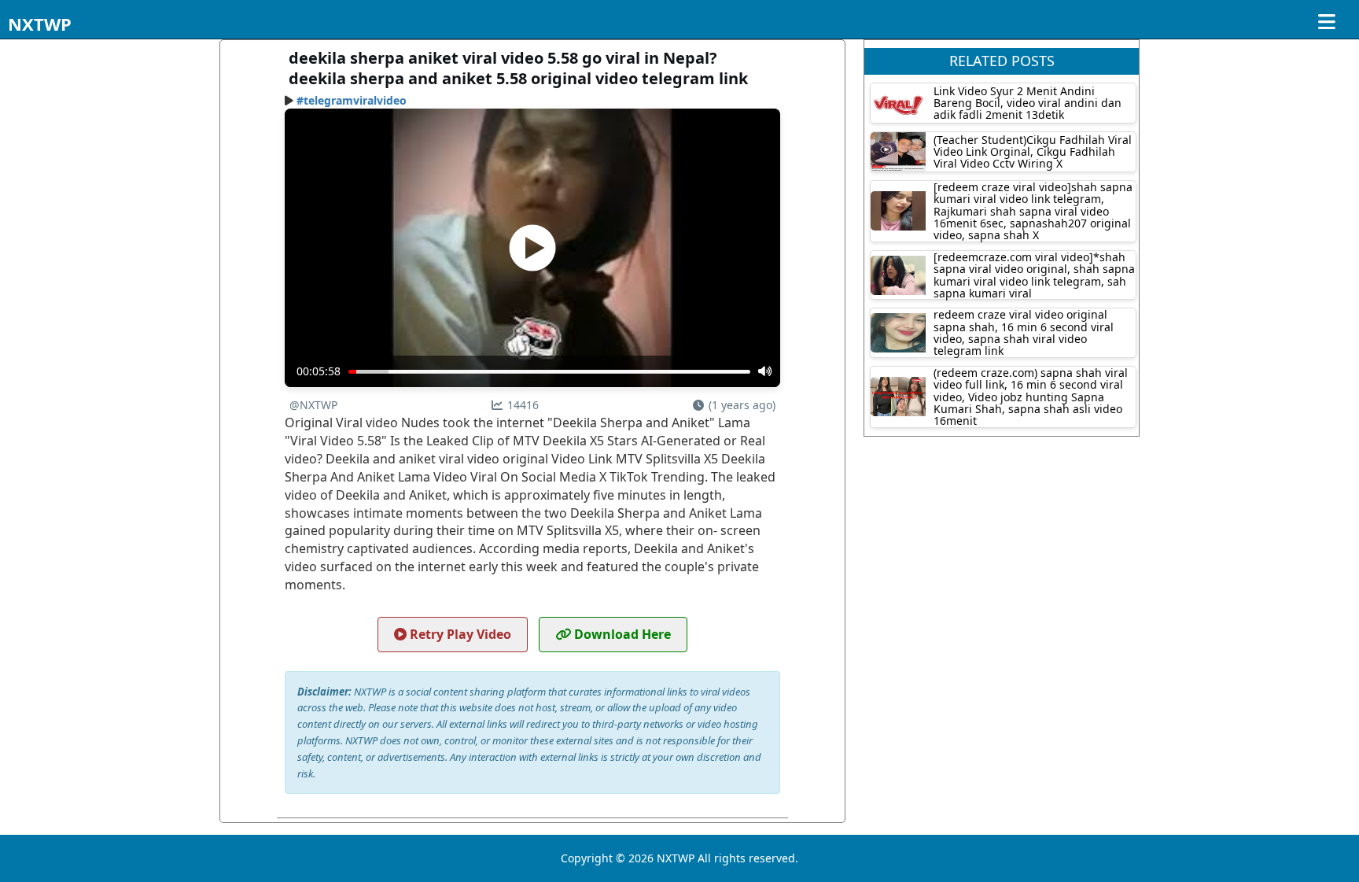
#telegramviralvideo (351, 100)
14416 (523, 404)
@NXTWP (313, 404)
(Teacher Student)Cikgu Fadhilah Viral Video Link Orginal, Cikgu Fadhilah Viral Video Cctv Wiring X (1033, 152)
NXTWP (40, 23)
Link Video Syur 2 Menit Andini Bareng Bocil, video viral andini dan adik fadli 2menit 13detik (1027, 103)
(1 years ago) (742, 404)
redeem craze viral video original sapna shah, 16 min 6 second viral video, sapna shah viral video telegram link (1024, 332)
